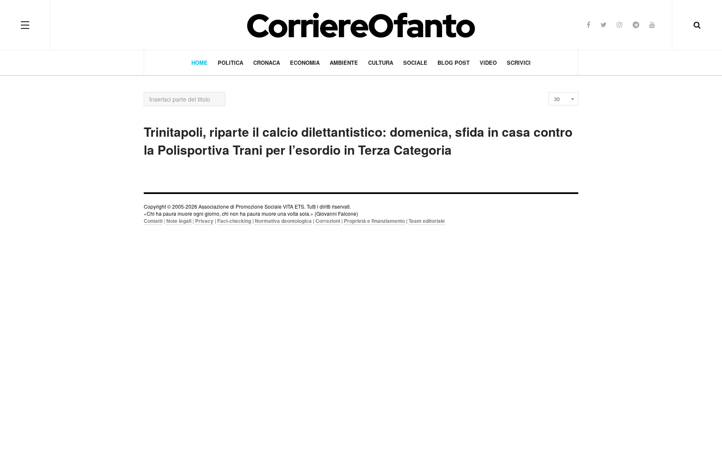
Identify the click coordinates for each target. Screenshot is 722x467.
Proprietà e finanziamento (374, 221)
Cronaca (266, 62)
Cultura (380, 62)
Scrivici (519, 62)
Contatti (153, 221)
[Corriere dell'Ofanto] (361, 25)
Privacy (204, 221)
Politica (230, 62)
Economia (305, 62)
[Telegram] (636, 24)
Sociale (415, 62)
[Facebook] (588, 24)
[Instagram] (620, 24)
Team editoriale (427, 221)
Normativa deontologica (283, 221)
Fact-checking (234, 221)
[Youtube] (652, 24)
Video (488, 62)
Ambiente (344, 62)
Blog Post (453, 62)
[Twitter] (603, 24)
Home (199, 62)
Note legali (178, 221)
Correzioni (327, 221)
